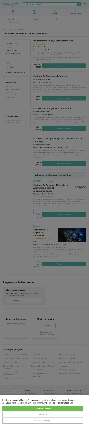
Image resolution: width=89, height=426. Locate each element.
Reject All (43, 414)
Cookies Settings (42, 420)
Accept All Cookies (42, 408)
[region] (44, 410)
